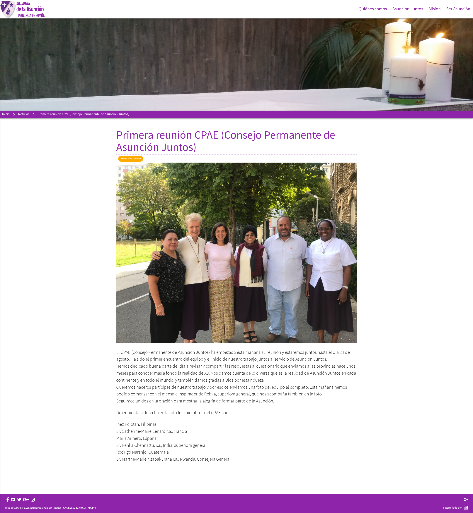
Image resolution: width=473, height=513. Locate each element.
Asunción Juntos (130, 158)
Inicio (6, 114)
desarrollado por (452, 508)
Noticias (23, 114)
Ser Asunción (458, 9)
